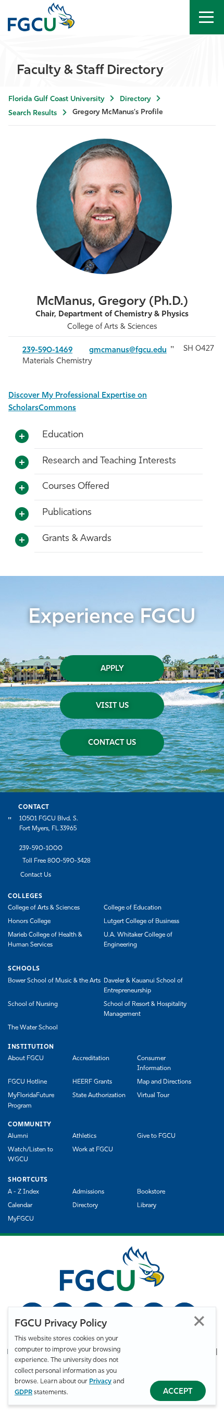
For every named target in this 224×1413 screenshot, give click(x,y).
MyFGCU (21, 1219)
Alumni (18, 1136)
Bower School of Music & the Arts (54, 981)
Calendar (20, 1205)
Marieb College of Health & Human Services (45, 940)
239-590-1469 (47, 350)
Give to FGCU (156, 1136)
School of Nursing (33, 1004)
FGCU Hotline (27, 1082)
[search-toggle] (172, 17)
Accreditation (90, 1058)
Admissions (88, 1192)
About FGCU (26, 1058)
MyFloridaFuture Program (31, 1100)
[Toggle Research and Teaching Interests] (21, 463)
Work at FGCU (92, 1150)
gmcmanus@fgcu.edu (128, 350)
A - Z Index (23, 1192)
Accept (178, 1392)
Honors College (29, 921)
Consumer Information (154, 1063)
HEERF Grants (92, 1082)
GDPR (23, 1392)
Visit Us (112, 706)
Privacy (100, 1381)
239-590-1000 (41, 848)
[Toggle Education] (21, 437)
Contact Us (112, 743)
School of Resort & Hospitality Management (145, 1009)
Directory (135, 99)
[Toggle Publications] (21, 514)
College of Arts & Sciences (44, 908)
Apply (112, 669)
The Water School (33, 1028)
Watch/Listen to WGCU (30, 1155)
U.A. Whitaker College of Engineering (138, 940)
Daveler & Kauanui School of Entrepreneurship (143, 986)
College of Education (132, 908)
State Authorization (99, 1095)
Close (199, 1321)
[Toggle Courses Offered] (21, 488)
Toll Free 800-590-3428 (56, 861)
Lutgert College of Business (141, 921)
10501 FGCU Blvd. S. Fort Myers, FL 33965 (48, 824)
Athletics (84, 1136)
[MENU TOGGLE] (207, 17)
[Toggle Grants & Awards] (21, 540)
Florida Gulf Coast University (56, 99)
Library (146, 1205)
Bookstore (151, 1192)
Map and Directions (164, 1082)
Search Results (32, 113)
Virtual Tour (153, 1095)
